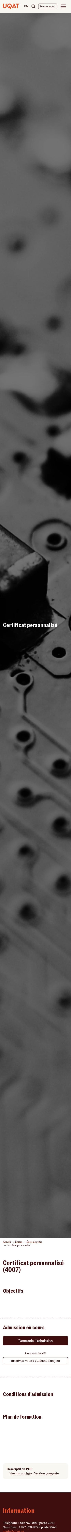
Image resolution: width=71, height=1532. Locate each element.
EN (26, 7)
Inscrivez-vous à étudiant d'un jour (35, 1361)
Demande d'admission (35, 1341)
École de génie (34, 1241)
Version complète (46, 1473)
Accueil (7, 1241)
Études (18, 1241)
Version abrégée (21, 1473)
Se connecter (48, 6)
